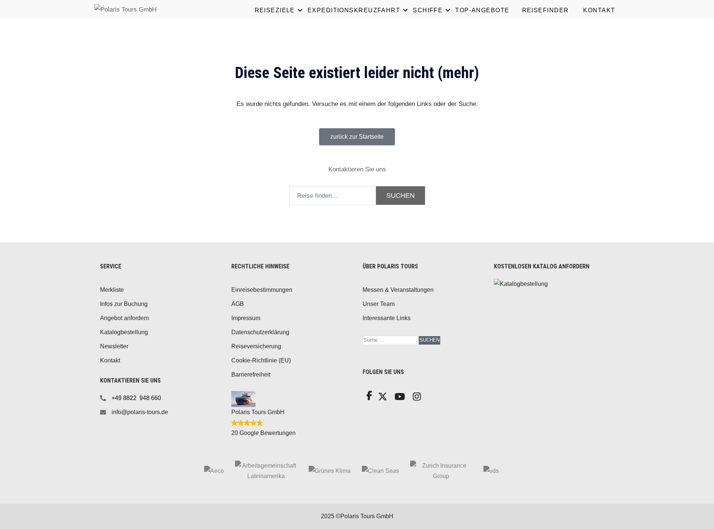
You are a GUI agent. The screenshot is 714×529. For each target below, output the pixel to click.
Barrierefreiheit (250, 374)
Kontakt (110, 360)
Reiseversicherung (256, 346)
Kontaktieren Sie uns (357, 169)
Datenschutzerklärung (260, 332)
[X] (381, 398)
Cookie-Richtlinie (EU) (261, 360)
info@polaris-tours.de (140, 412)
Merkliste (112, 290)
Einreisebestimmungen (261, 290)
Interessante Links (387, 318)
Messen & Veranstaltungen (398, 290)
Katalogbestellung (124, 332)
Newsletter (114, 346)
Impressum (245, 318)
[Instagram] (416, 398)
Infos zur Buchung (124, 304)
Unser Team (379, 304)
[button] (357, 136)
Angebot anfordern (124, 318)
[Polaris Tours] (156, 9)
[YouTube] (399, 398)
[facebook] (368, 397)
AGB (237, 304)
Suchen (429, 340)
